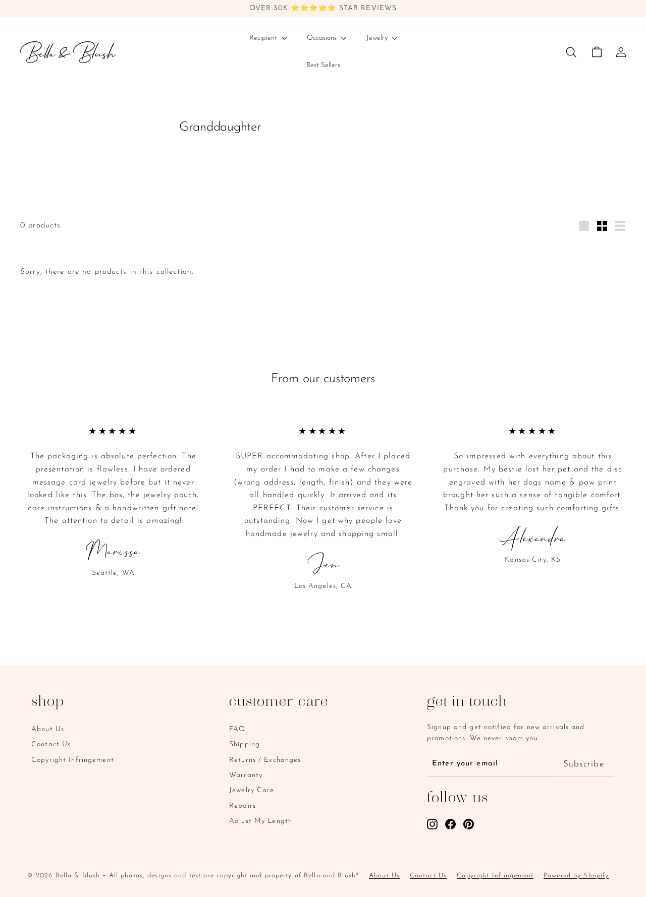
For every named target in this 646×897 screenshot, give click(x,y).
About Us (47, 729)
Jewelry (378, 38)
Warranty (245, 775)
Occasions (323, 38)
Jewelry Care (252, 790)
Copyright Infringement (72, 760)
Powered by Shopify (576, 875)
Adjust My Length (260, 821)
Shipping (244, 744)
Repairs (242, 806)
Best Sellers (323, 65)
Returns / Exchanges (265, 760)
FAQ (237, 729)
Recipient (264, 38)
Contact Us (51, 744)
